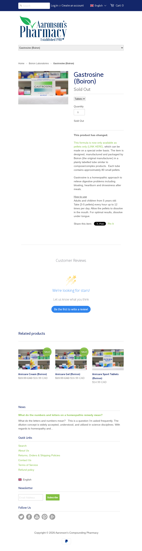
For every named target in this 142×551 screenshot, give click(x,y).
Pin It (111, 223)
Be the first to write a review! (71, 309)
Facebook (29, 517)
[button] (98, 5)
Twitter (21, 517)
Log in (54, 5)
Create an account (73, 5)
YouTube (37, 517)
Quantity (79, 106)
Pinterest (45, 517)
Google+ (52, 517)
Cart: (120, 5)
